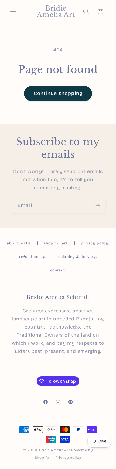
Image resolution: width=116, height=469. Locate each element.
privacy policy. (95, 243)
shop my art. (56, 243)
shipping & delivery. (77, 256)
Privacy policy (68, 458)
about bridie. (19, 243)
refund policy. (32, 256)
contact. (58, 270)
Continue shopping (58, 93)
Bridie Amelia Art (54, 450)
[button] (13, 12)
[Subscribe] (98, 205)
